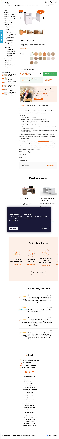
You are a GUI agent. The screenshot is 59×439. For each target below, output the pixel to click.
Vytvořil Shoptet (52, 435)
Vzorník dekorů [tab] (31, 105)
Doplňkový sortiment (10, 65)
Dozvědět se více (16, 264)
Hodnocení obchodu (29, 399)
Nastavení (45, 228)
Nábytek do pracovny (10, 20)
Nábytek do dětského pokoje (10, 25)
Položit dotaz (38, 98)
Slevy (6, 67)
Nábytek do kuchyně (10, 16)
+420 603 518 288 (41, 93)
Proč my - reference (29, 380)
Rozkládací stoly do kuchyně (30, 417)
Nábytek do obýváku (10, 18)
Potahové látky (29, 384)
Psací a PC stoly (10, 49)
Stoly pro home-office (29, 423)
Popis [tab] (22, 105)
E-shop (6, 12)
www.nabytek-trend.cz (28, 367)
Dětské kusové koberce (10, 38)
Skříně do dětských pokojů (11, 35)
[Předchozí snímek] (20, 18)
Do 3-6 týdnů (50, 165)
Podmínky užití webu (29, 407)
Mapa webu (29, 409)
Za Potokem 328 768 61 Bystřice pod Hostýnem (30, 359)
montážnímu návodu (43, 141)
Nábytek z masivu (9, 14)
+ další (52, 222)
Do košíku (50, 74)
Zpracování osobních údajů (29, 403)
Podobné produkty (44, 105)
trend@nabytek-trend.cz (29, 365)
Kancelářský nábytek (8, 46)
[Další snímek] (43, 18)
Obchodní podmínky (29, 405)
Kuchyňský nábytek (29, 415)
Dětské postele (10, 40)
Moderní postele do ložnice (29, 425)
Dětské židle (9, 32)
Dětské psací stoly (10, 28)
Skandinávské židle (29, 421)
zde (17, 220)
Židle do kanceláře (10, 51)
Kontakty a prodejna (29, 396)
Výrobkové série (9, 60)
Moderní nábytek (9, 62)
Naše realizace (29, 385)
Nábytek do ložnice (10, 22)
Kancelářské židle (10, 31)
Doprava (29, 398)
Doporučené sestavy (9, 43)
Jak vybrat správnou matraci (29, 389)
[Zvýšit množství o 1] (40, 74)
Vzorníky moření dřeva (29, 382)
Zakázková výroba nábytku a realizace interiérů (46, 260)
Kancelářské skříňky (11, 53)
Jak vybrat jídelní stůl (29, 387)
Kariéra (29, 401)
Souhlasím (13, 228)
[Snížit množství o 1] (35, 74)
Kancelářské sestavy (9, 56)
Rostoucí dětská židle (29, 419)
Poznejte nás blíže (38, 273)
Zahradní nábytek (9, 58)
